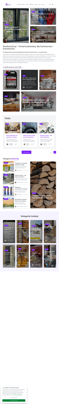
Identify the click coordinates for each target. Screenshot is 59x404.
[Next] (55, 152)
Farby (27, 4)
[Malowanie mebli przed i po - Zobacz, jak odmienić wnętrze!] (50, 256)
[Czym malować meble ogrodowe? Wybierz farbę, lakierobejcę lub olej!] (11, 101)
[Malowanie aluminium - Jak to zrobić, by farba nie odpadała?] (36, 256)
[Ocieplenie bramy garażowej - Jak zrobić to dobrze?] (50, 231)
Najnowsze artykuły (21, 4)
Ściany (43, 4)
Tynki (40, 4)
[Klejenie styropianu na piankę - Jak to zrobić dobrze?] (23, 231)
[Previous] (51, 152)
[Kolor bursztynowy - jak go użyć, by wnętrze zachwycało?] (23, 256)
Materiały (31, 4)
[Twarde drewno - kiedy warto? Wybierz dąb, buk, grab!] (43, 184)
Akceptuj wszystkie (13, 400)
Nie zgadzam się (14, 397)
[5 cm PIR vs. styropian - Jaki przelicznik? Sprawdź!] (9, 256)
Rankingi (6, 24)
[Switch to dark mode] (53, 4)
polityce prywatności (18, 394)
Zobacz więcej (26, 152)
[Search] (50, 4)
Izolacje (35, 4)
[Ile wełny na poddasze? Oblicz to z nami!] (36, 231)
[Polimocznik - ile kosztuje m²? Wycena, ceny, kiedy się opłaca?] (9, 231)
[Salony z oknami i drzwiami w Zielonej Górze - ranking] (16, 25)
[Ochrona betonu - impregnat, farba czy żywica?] (11, 80)
